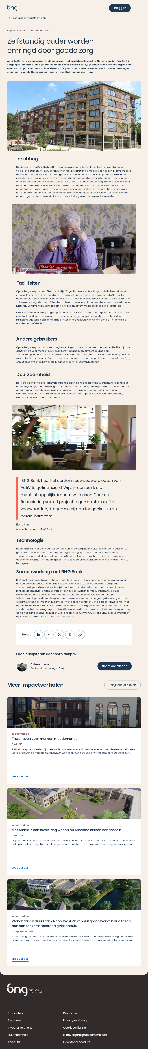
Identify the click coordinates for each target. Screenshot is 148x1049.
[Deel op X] (59, 634)
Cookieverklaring (74, 1028)
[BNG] (12, 8)
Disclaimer (70, 1013)
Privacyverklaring (75, 1020)
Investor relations (20, 1028)
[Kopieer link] (80, 634)
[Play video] (74, 238)
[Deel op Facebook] (49, 634)
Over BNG (14, 1042)
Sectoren (14, 1020)
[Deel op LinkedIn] (38, 634)
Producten (15, 1013)
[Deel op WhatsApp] (70, 634)
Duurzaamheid (18, 1035)
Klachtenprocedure (76, 1042)
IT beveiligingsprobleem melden (85, 1035)
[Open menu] (139, 8)
